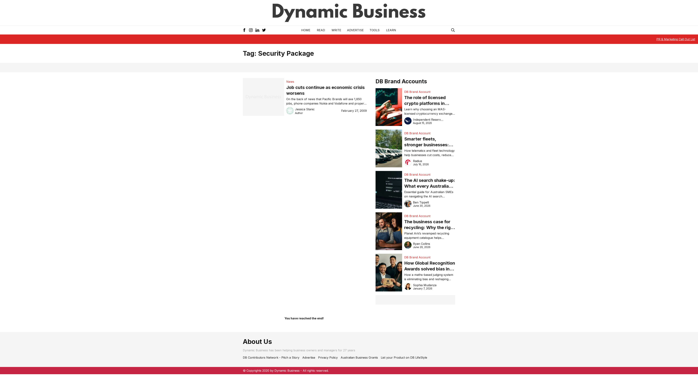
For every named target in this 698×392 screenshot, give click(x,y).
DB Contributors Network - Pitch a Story (271, 357)
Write (336, 30)
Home (305, 30)
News (290, 81)
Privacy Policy (328, 357)
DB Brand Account (417, 92)
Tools (375, 30)
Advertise (355, 30)
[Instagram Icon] (251, 30)
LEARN (391, 30)
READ (321, 30)
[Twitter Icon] (264, 30)
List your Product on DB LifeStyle (404, 357)
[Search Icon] (453, 30)
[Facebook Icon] (244, 30)
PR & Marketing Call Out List (675, 39)
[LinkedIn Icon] (257, 30)
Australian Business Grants (359, 357)
